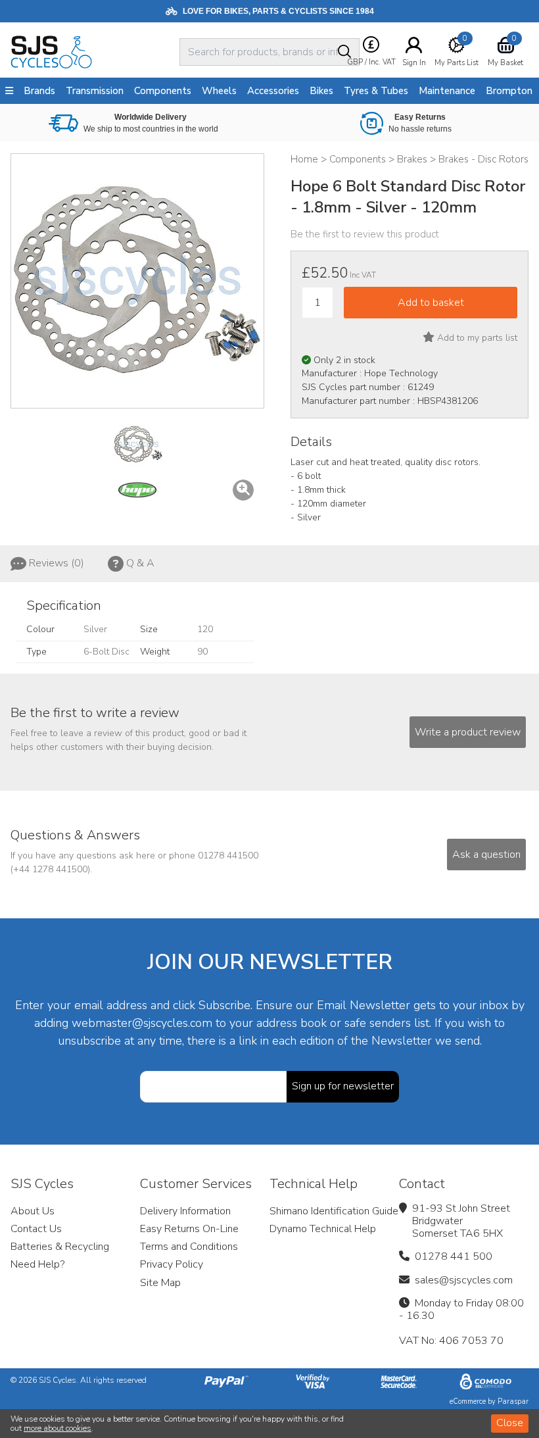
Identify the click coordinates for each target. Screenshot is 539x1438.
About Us (33, 1211)
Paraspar (513, 1401)
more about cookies (57, 1428)
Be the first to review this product (365, 234)
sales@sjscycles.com (464, 1280)
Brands (39, 90)
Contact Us (36, 1229)
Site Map (160, 1283)
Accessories (273, 90)
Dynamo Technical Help (323, 1229)
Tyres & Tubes (376, 90)
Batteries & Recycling (60, 1246)
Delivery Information (185, 1211)
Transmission (95, 90)
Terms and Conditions (189, 1246)
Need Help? (37, 1264)
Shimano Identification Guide (334, 1211)
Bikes (321, 90)
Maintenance (447, 90)
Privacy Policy (171, 1264)
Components (162, 90)
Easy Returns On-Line (189, 1229)
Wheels (219, 90)
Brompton (509, 90)
